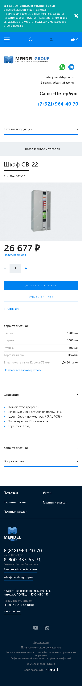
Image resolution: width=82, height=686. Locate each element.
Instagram (47, 628)
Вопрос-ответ (14, 461)
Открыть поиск (31, 39)
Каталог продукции (18, 129)
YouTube (35, 628)
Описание (11, 394)
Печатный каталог (15, 511)
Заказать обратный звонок (57, 82)
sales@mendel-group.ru (60, 77)
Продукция (11, 492)
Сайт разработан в (36, 670)
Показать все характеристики (22, 370)
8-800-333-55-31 (22, 560)
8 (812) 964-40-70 (23, 550)
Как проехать (12, 611)
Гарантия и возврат (55, 502)
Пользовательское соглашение (41, 647)
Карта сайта (41, 642)
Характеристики (16, 448)
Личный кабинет (51, 39)
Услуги (47, 492)
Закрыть (76, 16)
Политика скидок (15, 255)
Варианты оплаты (15, 502)
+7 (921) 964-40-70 (57, 104)
